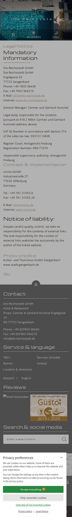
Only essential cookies (33, 497)
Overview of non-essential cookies (33, 504)
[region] (33, 472)
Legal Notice (42, 511)
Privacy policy (25, 511)
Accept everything (30, 489)
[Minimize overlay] (61, 457)
